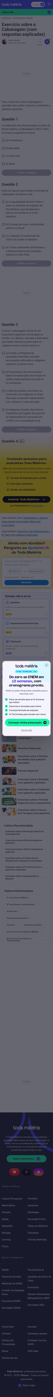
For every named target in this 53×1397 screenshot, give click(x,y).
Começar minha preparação (25, 722)
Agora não (26, 730)
